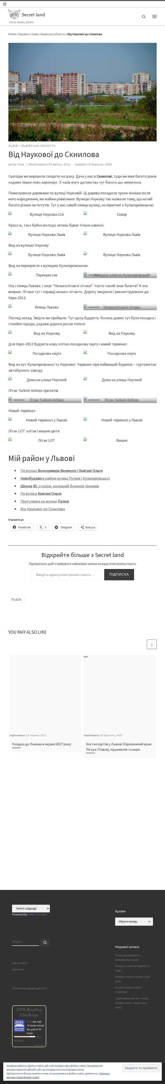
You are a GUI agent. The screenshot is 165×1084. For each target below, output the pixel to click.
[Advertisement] (82, 860)
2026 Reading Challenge (29, 1012)
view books (39, 1044)
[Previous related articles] (141, 644)
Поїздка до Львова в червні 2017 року (41, 744)
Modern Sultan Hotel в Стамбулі (128, 990)
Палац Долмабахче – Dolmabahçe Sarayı (128, 958)
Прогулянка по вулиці (44, 501)
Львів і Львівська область (48, 34)
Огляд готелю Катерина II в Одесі (132, 968)
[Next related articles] (152, 644)
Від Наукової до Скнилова (42, 508)
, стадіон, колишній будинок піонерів (59, 486)
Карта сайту (20, 963)
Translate (41, 914)
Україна (24, 34)
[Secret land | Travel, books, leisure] (14, 14)
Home (12, 34)
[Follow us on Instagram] (4, 4)
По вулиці (61, 470)
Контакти (18, 969)
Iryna (20, 164)
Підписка (119, 574)
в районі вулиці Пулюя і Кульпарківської (65, 478)
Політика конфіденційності (29, 988)
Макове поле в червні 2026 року (132, 979)
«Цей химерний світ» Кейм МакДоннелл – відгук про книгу (131, 1003)
